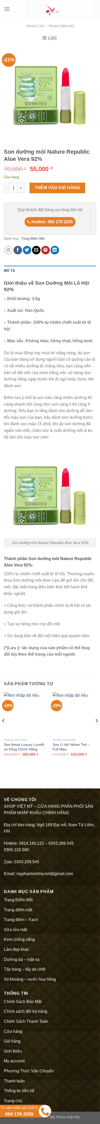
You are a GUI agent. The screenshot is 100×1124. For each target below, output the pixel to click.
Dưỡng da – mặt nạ (21, 959)
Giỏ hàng (12, 1041)
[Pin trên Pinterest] (45, 250)
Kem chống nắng (19, 939)
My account (14, 1061)
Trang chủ (35, 26)
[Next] (96, 731)
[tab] (50, 271)
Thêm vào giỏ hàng (57, 187)
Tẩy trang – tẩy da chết (24, 969)
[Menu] (7, 9)
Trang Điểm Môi (61, 26)
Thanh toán (14, 1081)
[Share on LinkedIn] (55, 250)
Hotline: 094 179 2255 (52, 222)
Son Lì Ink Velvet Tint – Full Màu (71, 747)
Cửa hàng (13, 1031)
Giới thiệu (13, 1051)
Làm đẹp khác (16, 949)
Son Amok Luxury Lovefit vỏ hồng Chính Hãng (24, 747)
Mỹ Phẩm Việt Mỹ (65, 1117)
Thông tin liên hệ (19, 1091)
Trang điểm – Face (21, 919)
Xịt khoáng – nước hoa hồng (30, 979)
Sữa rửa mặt (15, 929)
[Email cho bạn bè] (36, 250)
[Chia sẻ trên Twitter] (27, 250)
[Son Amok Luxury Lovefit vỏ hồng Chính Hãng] (25, 714)
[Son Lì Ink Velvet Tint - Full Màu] (74, 714)
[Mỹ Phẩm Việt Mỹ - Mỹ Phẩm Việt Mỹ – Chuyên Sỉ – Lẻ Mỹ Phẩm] (52, 9)
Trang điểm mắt (18, 910)
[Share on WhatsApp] (8, 250)
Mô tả (9, 271)
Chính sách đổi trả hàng (25, 1011)
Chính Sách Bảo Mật (23, 1001)
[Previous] (3, 731)
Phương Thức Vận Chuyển (29, 1071)
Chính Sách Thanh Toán (26, 1021)
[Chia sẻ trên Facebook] (18, 250)
